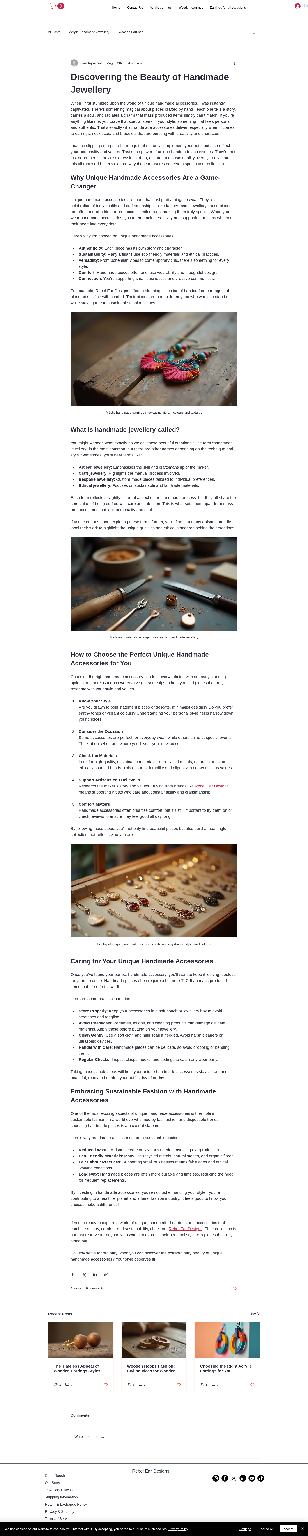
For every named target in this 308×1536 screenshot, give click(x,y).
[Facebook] (224, 1478)
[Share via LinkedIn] (95, 1274)
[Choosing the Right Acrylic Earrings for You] (227, 1340)
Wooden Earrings (130, 32)
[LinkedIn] (242, 1478)
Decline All (265, 1529)
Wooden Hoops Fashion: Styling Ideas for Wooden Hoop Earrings (151, 1368)
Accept (288, 1529)
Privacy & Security (59, 1512)
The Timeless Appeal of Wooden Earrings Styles (77, 1368)
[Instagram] (215, 1478)
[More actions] (234, 63)
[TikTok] (260, 1478)
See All (255, 1313)
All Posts (54, 32)
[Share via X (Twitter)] (84, 1274)
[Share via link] (106, 1274)
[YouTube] (251, 1478)
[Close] (302, 1528)
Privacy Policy (178, 1529)
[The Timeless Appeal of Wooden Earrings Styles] (80, 1340)
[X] (233, 1478)
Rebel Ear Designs (150, 1471)
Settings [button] (245, 1529)
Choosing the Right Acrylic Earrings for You (226, 1368)
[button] (57, 6)
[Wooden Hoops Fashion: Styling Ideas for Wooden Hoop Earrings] (154, 1340)
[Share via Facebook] (73, 1274)
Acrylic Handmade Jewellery (89, 32)
